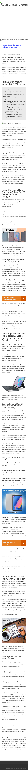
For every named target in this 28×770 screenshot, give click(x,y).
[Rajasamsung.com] (14, 3)
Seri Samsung (7, 39)
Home (2, 39)
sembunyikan (11, 89)
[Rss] (14, 766)
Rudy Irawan (5, 49)
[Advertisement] (14, 22)
